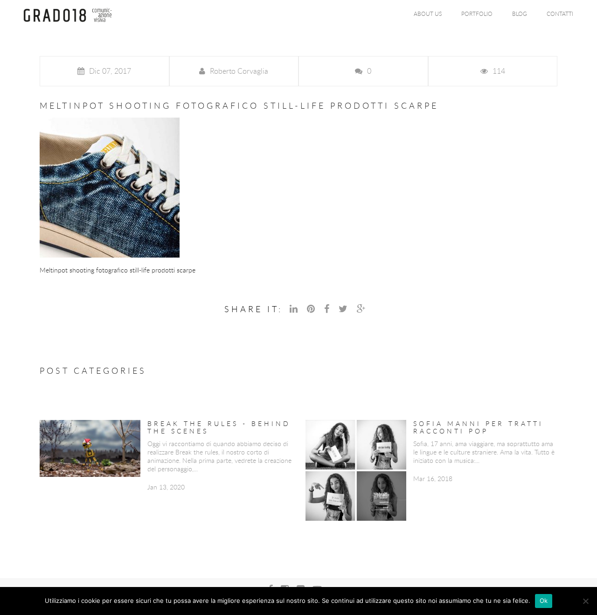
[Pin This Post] (312, 308)
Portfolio (477, 13)
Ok (544, 600)
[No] (585, 601)
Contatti (560, 13)
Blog (519, 13)
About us (428, 13)
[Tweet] (344, 308)
